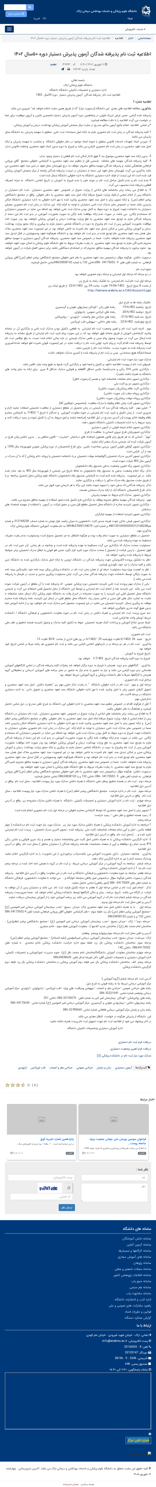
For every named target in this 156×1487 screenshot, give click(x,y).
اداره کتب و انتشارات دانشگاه (133, 1299)
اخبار (130, 38)
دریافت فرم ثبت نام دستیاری (134, 1042)
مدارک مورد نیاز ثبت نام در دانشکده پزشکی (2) (124, 1055)
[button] (16, 14)
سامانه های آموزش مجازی (134, 1256)
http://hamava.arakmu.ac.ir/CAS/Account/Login (119, 290)
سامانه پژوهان (142, 1263)
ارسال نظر (66, 1207)
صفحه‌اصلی (144, 38)
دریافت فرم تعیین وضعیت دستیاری (130, 1049)
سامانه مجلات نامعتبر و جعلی (133, 1269)
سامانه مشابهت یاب (138, 1293)
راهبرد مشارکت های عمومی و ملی (130, 1305)
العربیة (37, 18)
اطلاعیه (119, 38)
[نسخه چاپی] (68, 69)
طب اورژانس (38, 1067)
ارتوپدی (22, 1067)
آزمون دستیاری (123, 1067)
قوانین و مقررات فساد (138, 1311)
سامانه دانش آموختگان (136, 1238)
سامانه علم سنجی (140, 1287)
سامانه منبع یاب (141, 1281)
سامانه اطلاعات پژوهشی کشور (132, 1275)
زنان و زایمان (104, 1067)
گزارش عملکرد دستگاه (138, 1317)
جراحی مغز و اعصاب (61, 1067)
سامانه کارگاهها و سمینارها (135, 1250)
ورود (130, 18)
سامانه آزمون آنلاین (139, 1244)
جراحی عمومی (84, 1067)
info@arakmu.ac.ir (114, 1341)
